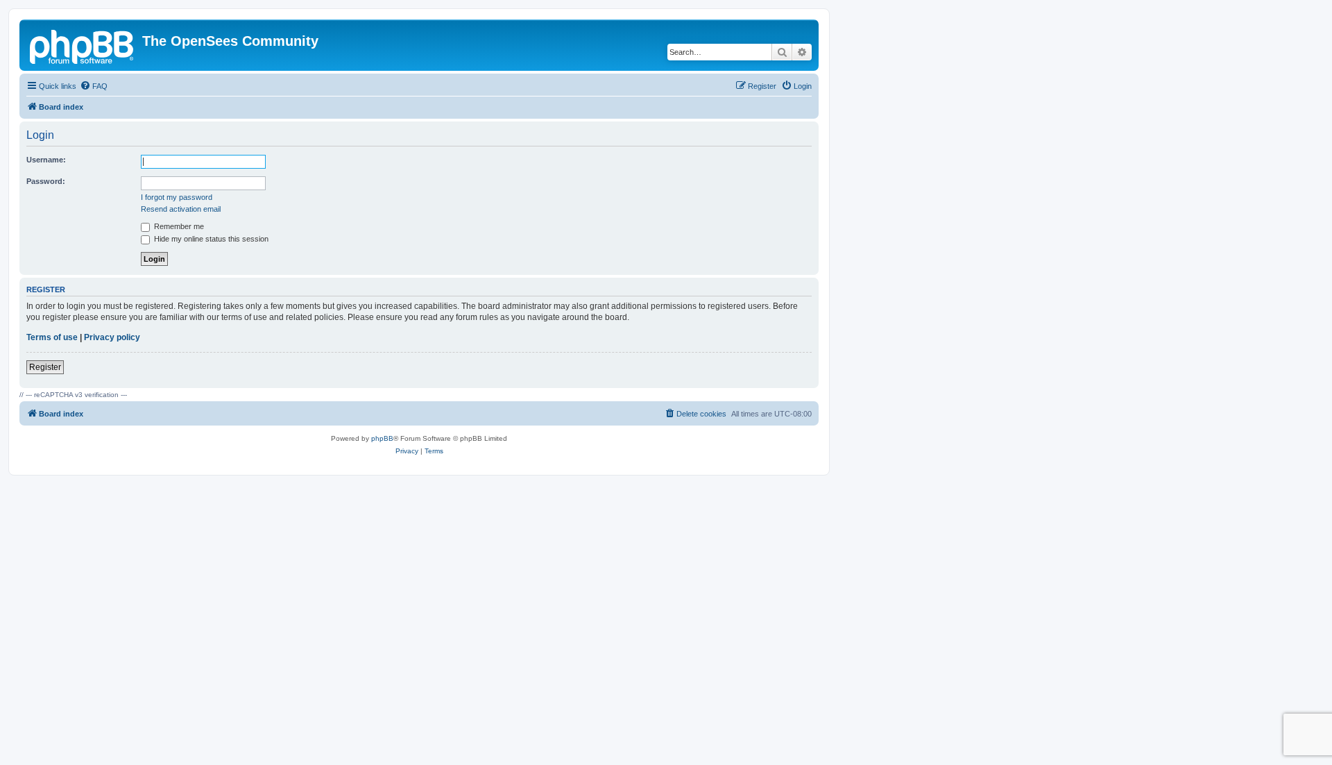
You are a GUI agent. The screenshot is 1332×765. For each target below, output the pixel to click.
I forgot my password (176, 197)
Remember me (178, 226)
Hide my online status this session (210, 239)
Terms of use (52, 337)
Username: (46, 159)
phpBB (382, 438)
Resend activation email (181, 209)
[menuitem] (94, 86)
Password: (45, 181)
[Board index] (82, 45)
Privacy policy (112, 337)
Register (45, 367)
